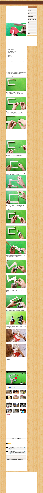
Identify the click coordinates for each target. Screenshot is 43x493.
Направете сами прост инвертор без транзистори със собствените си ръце (15, 459)
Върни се (10, 387)
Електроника (29, 10)
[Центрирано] (12, 438)
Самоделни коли (30, 8)
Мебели (29, 25)
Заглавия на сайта (32, 7)
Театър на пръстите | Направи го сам (11, 456)
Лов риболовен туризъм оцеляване (32, 19)
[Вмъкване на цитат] (18, 438)
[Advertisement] (16, 14)
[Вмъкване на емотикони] (14, 438)
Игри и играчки (30, 27)
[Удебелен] (6, 438)
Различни (29, 30)
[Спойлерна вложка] (20, 438)
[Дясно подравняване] (13, 438)
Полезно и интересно (30, 16)
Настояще (29, 33)
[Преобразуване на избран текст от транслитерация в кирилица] (19, 438)
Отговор (10, 449)
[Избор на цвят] (16, 438)
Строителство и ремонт (30, 13)
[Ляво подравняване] (11, 438)
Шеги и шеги (29, 28)
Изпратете (10, 443)
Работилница (29, 22)
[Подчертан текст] (8, 438)
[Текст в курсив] (7, 438)
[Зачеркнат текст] (10, 438)
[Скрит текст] (17, 438)
